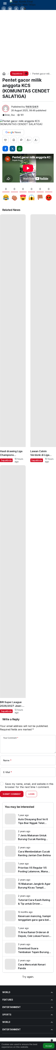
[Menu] (4, 3)
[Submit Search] (3, 8)
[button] (9, 8)
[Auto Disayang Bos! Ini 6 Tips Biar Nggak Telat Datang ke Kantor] (28, 819)
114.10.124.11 (32, 106)
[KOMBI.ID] (24, 2)
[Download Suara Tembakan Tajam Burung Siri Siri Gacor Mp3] (28, 948)
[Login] (16, 8)
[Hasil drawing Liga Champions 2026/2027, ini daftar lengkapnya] (13, 338)
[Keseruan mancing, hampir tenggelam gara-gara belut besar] (28, 916)
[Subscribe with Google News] (13, 132)
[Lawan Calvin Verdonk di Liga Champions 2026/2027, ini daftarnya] (43, 338)
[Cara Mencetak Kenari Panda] (28, 964)
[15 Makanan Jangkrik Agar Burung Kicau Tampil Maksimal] (28, 884)
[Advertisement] (28, 39)
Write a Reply (10, 719)
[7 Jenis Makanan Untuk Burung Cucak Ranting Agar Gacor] (28, 835)
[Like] (5, 140)
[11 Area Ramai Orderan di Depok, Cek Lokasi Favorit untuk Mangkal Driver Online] (28, 932)
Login (31, 794)
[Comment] (21, 140)
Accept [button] (48, 1046)
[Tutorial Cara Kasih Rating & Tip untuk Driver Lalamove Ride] (28, 900)
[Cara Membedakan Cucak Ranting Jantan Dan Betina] (28, 851)
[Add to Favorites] (14, 140)
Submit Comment (12, 794)
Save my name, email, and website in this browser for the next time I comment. (29, 785)
